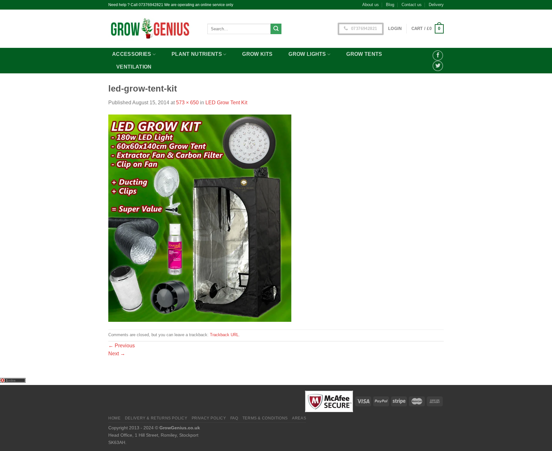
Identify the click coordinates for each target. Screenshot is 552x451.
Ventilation (134, 67)
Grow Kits (257, 54)
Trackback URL (224, 334)
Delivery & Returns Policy (156, 418)
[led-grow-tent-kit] (199, 217)
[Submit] (276, 29)
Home (114, 418)
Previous (121, 345)
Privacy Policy (209, 418)
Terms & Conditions (265, 418)
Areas (299, 418)
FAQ (234, 418)
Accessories (131, 54)
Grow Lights (307, 54)
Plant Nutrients (197, 54)
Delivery (436, 4)
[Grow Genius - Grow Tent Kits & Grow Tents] (153, 28)
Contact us (412, 4)
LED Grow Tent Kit (226, 102)
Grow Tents (364, 54)
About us (370, 4)
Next (116, 353)
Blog (390, 4)
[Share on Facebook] (438, 55)
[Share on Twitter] (438, 66)
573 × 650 (187, 102)
